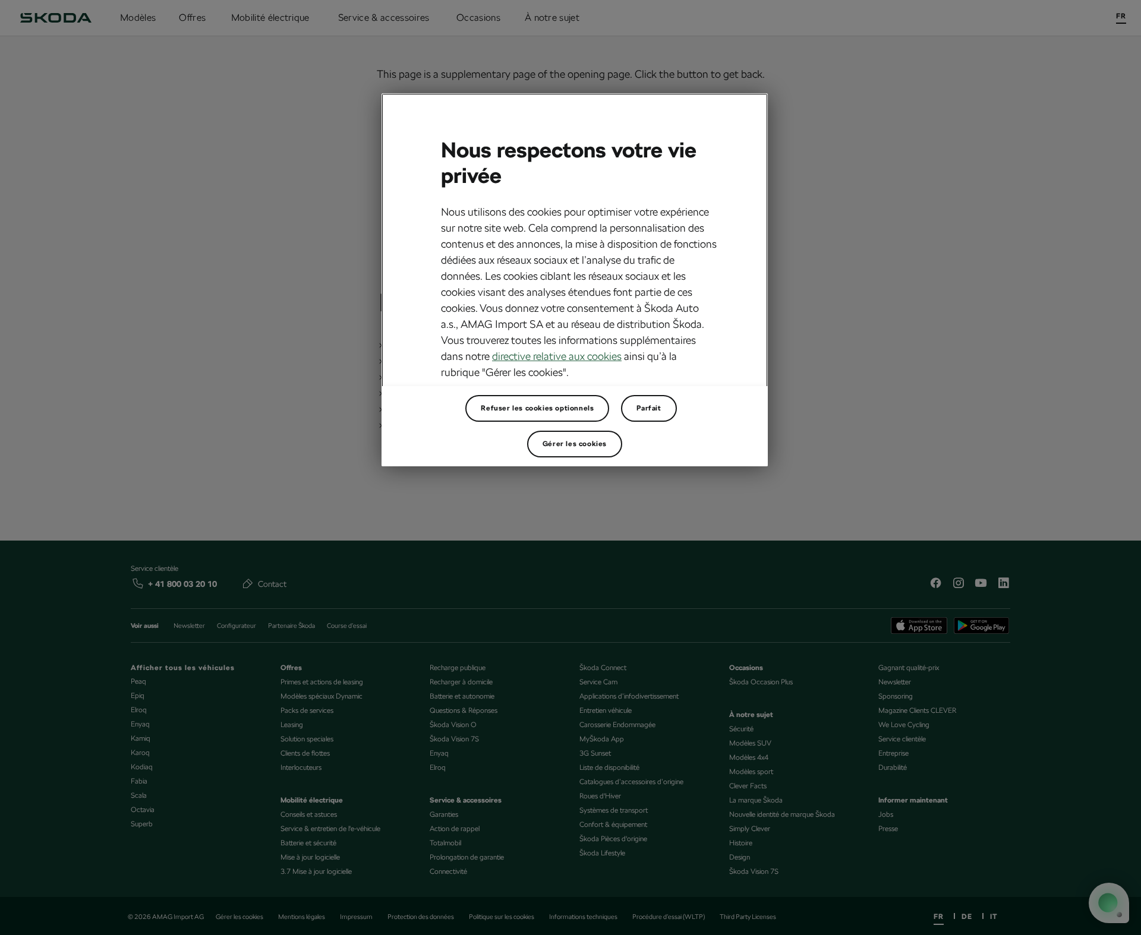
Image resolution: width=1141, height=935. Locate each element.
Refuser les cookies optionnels (537, 408)
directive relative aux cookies (557, 356)
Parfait (648, 408)
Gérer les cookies (575, 444)
